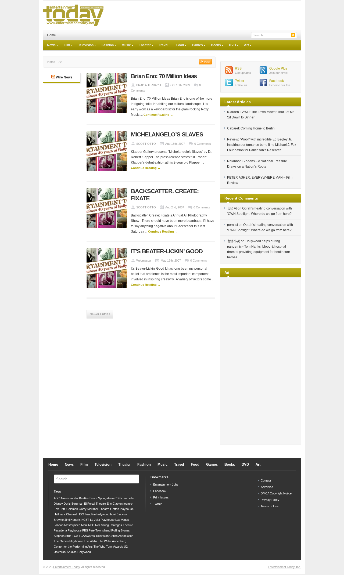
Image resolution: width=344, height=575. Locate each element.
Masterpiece (72, 525)
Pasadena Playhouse (67, 530)
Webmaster (143, 260)
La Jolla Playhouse (102, 519)
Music (124, 45)
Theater (143, 45)
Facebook (276, 81)
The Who (99, 546)
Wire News (64, 77)
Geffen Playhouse (122, 509)
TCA (75, 535)
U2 (126, 546)
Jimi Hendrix (72, 519)
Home (51, 35)
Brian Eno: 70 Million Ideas (164, 76)
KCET (85, 519)
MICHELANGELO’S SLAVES (167, 134)
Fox (56, 509)
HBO (81, 514)
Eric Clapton (115, 503)
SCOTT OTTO (146, 143)
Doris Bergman (73, 503)
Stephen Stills (62, 535)
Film (65, 45)
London (58, 525)
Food (178, 45)
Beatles (84, 498)
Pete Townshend (99, 530)
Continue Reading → (158, 114)
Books (214, 45)
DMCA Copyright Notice (276, 493)
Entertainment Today (66, 567)
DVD (230, 45)
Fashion (106, 45)
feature (127, 503)
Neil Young (102, 525)
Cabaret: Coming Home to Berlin (251, 128)
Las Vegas (122, 519)
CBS (117, 498)
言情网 (232, 208)
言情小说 (233, 241)
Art (244, 45)
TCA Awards (87, 535)
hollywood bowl (106, 514)
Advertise (267, 487)
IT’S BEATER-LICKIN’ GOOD (167, 251)
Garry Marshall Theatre (94, 509)
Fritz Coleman (69, 509)
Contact (266, 480)
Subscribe (205, 61)
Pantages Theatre (121, 525)
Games (195, 45)
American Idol (69, 498)
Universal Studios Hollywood (72, 552)
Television (84, 45)
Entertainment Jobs (165, 484)
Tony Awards (114, 546)
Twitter (239, 81)
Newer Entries (99, 314)
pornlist (232, 225)
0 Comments (202, 143)
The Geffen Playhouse (68, 541)
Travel (163, 45)
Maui (84, 525)
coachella (127, 498)
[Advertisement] (203, 15)
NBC (91, 525)
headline (90, 514)
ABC (57, 498)
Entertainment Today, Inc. (284, 567)
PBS (85, 530)
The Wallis (90, 541)
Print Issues (161, 497)
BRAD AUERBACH (148, 85)
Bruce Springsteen (101, 498)
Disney (58, 503)
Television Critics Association (114, 535)
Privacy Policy (270, 499)
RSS (238, 68)
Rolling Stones (120, 530)
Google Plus (278, 68)
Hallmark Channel (65, 514)
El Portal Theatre (95, 503)
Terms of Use (269, 506)
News (49, 45)
